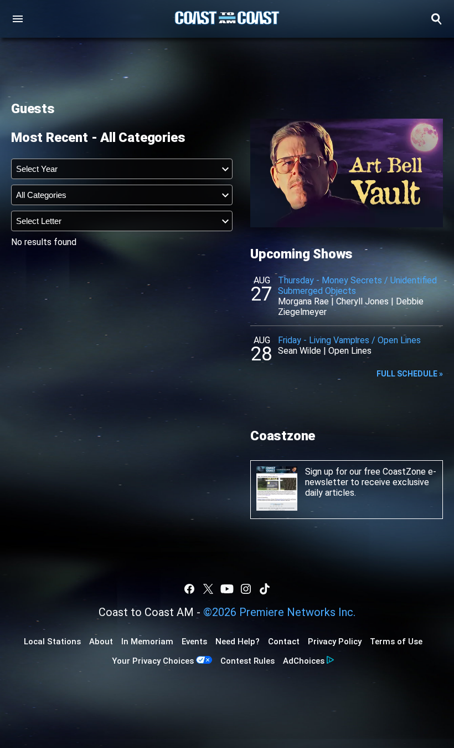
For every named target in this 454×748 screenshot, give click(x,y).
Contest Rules (247, 661)
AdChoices (303, 661)
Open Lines (350, 350)
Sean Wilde (299, 350)
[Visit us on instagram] (245, 589)
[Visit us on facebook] (189, 589)
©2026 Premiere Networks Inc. (279, 612)
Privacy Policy (335, 642)
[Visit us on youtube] (227, 589)
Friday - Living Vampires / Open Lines (349, 340)
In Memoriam (147, 642)
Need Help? (237, 642)
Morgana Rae (303, 301)
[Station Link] (227, 18)
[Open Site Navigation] (18, 19)
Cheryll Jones (362, 301)
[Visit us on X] (208, 589)
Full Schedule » (409, 373)
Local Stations (52, 642)
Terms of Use (396, 642)
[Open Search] (436, 19)
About (101, 642)
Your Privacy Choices (153, 661)
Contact (284, 642)
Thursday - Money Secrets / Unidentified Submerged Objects (357, 285)
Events (194, 642)
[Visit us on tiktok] (264, 589)
